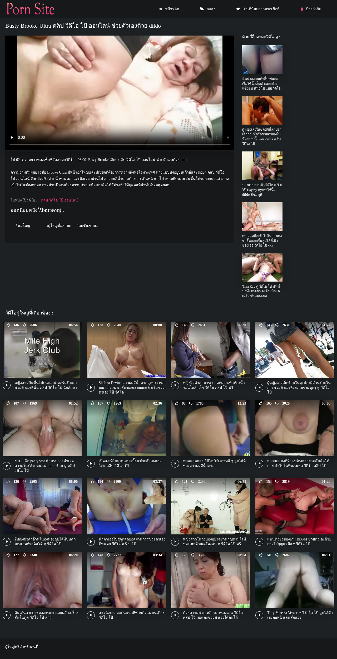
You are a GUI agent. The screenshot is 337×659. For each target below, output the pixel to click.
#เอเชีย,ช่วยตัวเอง (91, 226)
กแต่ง (211, 9)
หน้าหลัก (172, 9)
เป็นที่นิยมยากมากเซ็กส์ (261, 9)
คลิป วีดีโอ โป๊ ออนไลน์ (59, 200)
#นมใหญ (23, 226)
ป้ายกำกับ (313, 9)
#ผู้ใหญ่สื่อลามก (58, 226)
